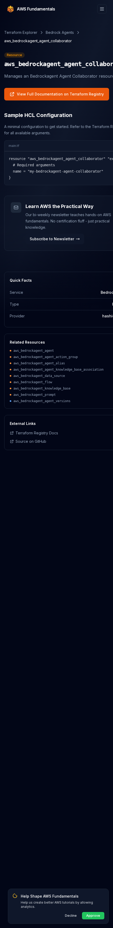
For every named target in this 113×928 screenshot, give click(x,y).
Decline (71, 916)
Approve (93, 916)
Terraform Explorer (20, 32)
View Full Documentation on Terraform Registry (60, 94)
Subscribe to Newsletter (52, 239)
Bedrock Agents (60, 32)
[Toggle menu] (102, 9)
